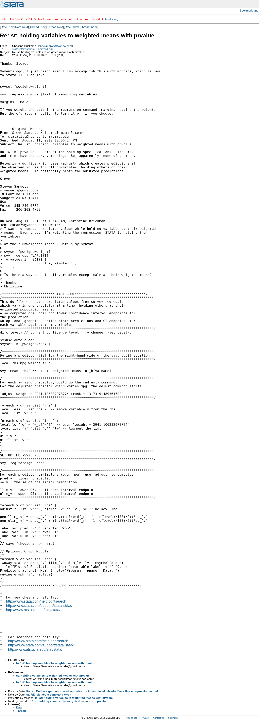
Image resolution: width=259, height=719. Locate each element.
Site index (173, 718)
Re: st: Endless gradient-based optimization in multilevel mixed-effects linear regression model (92, 691)
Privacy (145, 718)
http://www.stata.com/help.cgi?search (36, 601)
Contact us (158, 718)
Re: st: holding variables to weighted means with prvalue (55, 663)
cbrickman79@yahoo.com (55, 46)
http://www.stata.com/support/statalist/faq (39, 606)
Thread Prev (38, 27)
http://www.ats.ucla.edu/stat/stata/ (33, 610)
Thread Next (55, 27)
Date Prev (7, 27)
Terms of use (130, 718)
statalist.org (111, 19)
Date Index (72, 27)
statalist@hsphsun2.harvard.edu (33, 49)
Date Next (21, 27)
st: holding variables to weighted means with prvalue (53, 675)
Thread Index (89, 27)
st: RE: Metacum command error (48, 694)
